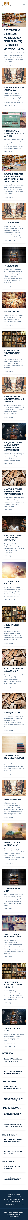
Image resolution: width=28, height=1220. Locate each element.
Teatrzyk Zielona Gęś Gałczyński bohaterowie (12, 935)
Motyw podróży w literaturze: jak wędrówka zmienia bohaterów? (12, 1179)
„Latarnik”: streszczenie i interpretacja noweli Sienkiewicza (12, 1087)
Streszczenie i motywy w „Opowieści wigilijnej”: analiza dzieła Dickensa (13, 1125)
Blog (22, 1204)
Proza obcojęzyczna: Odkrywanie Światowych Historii (12, 353)
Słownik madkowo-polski (12, 799)
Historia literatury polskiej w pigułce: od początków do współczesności (13, 1072)
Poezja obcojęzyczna (11, 311)
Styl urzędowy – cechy (12, 712)
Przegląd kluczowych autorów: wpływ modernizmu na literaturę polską (13, 1099)
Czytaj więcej (9, 65)
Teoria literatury (10, 1204)
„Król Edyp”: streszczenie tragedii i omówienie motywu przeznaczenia (13, 1114)
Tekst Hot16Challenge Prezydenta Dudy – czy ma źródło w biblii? (13, 984)
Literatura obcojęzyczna (14, 1199)
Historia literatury (14, 1201)
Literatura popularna (12, 222)
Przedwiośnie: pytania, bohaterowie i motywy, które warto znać (14, 133)
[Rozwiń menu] (24, 4)
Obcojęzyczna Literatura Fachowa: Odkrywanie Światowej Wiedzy (13, 537)
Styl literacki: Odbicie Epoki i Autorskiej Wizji (14, 88)
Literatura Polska (14, 1197)
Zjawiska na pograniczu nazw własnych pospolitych (14, 757)
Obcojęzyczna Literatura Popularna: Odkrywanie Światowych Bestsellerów (13, 491)
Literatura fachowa (11, 266)
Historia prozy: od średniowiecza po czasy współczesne (13, 1152)
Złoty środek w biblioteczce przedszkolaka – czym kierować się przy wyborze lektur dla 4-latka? (14, 40)
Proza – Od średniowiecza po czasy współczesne (14, 670)
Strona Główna (14, 1194)
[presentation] (14, 20)
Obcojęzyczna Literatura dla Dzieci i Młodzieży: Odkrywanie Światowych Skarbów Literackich (13, 446)
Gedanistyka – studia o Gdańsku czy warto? (12, 844)
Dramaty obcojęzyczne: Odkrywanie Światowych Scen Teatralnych (14, 399)
